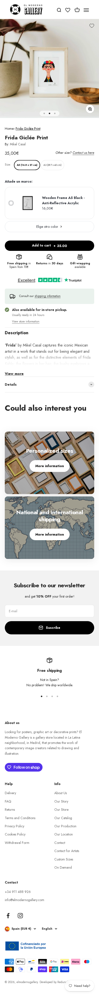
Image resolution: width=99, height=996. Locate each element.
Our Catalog (63, 818)
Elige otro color (47, 226)
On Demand (63, 867)
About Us (60, 793)
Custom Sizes (63, 859)
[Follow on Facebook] (8, 915)
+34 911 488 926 (18, 891)
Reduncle (63, 982)
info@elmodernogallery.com (24, 899)
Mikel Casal (18, 144)
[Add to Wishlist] (92, 25)
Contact (59, 842)
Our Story (61, 801)
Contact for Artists (66, 850)
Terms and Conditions (20, 818)
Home (9, 128)
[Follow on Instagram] (20, 915)
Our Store (61, 809)
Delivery (10, 793)
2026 (11, 982)
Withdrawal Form (17, 842)
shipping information (48, 296)
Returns (10, 809)
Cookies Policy (15, 834)
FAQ (8, 801)
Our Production (65, 826)
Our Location (63, 834)
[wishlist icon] (68, 10)
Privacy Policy (14, 826)
